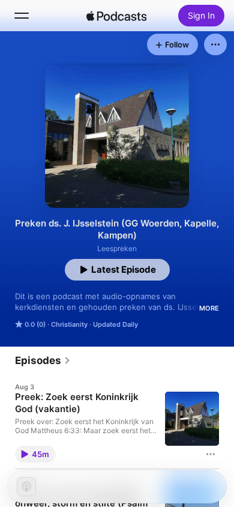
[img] (116, 16)
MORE (209, 308)
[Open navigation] (21, 15)
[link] (43, 360)
